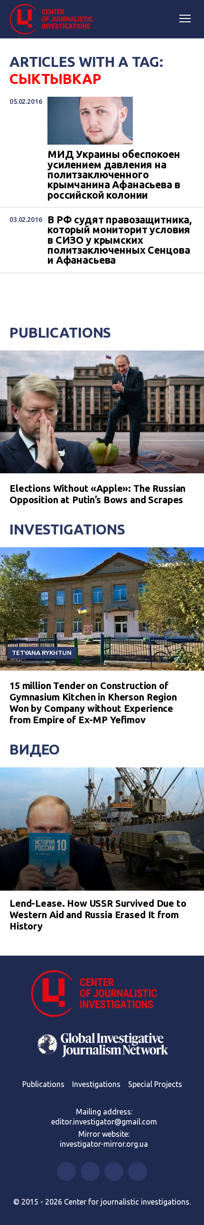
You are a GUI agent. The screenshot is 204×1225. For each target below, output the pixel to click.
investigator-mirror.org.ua (104, 1144)
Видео (34, 749)
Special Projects (155, 1084)
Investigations (67, 529)
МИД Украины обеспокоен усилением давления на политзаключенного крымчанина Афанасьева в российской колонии (113, 174)
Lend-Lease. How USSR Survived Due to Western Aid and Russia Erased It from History (97, 914)
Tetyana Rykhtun (42, 652)
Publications (60, 332)
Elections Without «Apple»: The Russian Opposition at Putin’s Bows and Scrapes (97, 494)
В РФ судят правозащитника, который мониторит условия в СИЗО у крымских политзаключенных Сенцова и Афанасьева (119, 240)
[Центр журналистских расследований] (54, 19)
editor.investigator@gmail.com (104, 1121)
